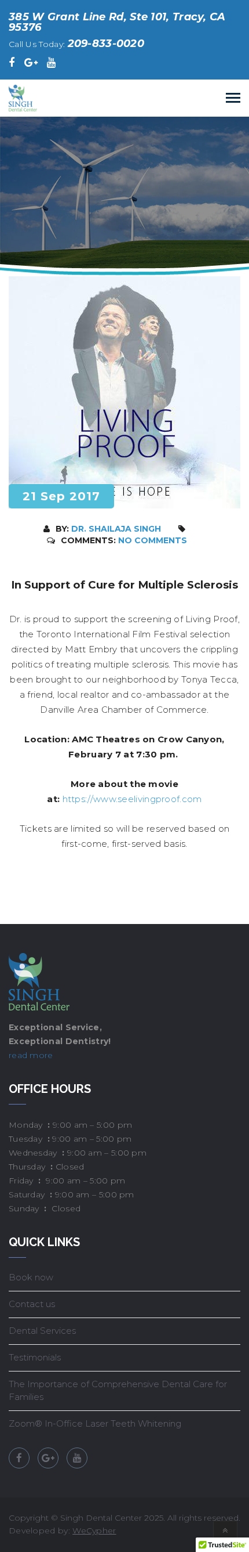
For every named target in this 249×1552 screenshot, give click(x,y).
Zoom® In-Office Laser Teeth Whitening (95, 1423)
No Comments (152, 540)
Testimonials (35, 1357)
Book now (31, 1277)
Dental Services (42, 1330)
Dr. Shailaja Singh (116, 529)
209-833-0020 (106, 43)
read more (31, 1055)
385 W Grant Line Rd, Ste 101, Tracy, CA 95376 (117, 22)
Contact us (32, 1303)
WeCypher (94, 1530)
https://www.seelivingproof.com (132, 798)
